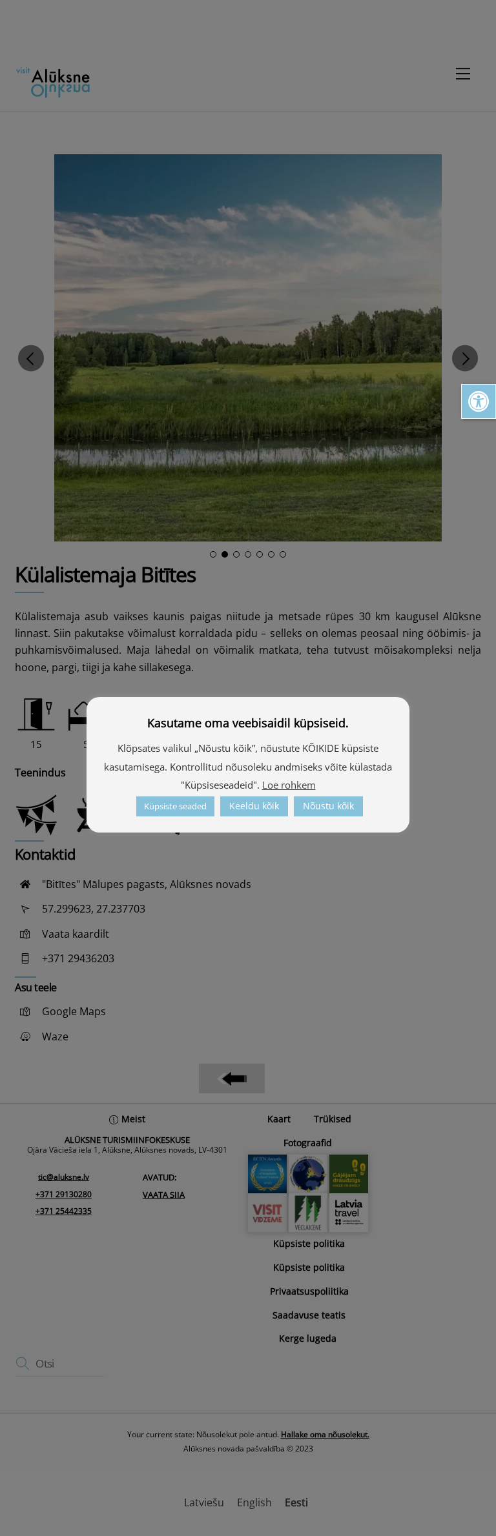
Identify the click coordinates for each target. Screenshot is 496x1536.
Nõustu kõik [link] (328, 806)
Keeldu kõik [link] (254, 806)
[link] (478, 401)
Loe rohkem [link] (289, 784)
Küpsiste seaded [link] (175, 806)
